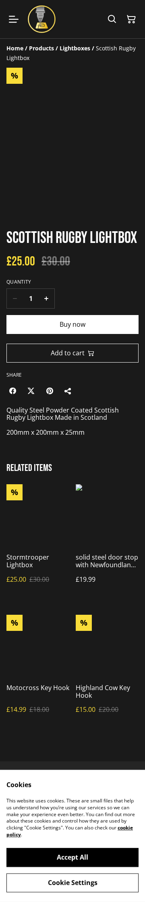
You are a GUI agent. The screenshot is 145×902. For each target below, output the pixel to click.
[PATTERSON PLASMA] (42, 19)
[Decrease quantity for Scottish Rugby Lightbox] (14, 298)
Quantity (18, 282)
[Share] (68, 391)
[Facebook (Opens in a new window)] (12, 391)
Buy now (72, 324)
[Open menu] (13, 19)
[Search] (112, 19)
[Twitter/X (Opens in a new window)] (31, 391)
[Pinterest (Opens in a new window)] (50, 391)
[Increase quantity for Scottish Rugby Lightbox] (46, 298)
